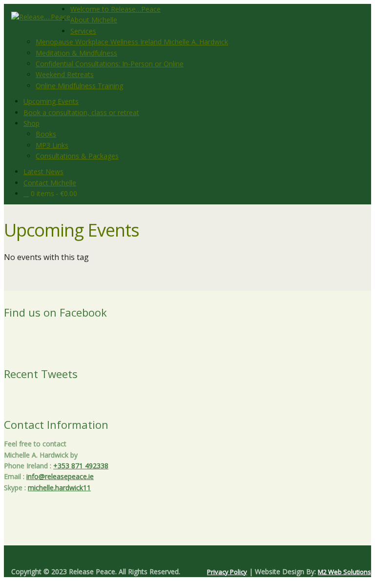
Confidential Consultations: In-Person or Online (110, 63)
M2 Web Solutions (344, 571)
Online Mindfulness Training (79, 85)
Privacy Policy (227, 571)
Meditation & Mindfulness (76, 53)
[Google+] (187, 555)
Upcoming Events (51, 101)
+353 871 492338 (80, 465)
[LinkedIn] (195, 555)
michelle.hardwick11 (59, 487)
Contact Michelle (49, 182)
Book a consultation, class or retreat (81, 112)
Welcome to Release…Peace (115, 9)
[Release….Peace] (40, 17)
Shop (31, 123)
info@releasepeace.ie (60, 476)
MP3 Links (52, 145)
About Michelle (93, 19)
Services (83, 31)
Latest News (43, 171)
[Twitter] (180, 555)
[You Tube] (191, 555)
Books (46, 134)
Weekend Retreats (65, 74)
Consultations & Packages (77, 155)
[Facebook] (184, 555)
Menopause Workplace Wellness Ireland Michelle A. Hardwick (132, 41)
